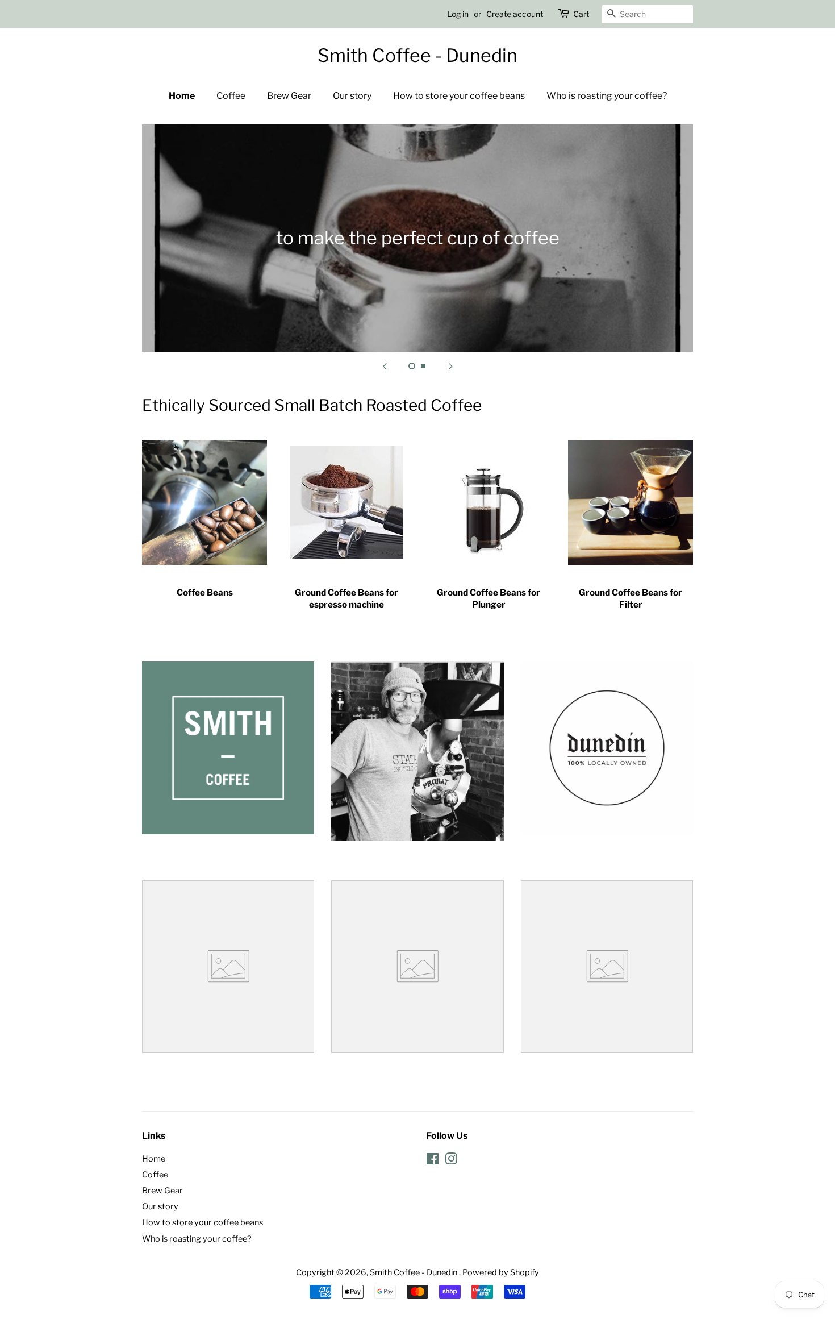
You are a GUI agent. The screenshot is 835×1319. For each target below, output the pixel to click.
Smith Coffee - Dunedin (417, 55)
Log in (458, 14)
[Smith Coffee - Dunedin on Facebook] (432, 1161)
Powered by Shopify (500, 1272)
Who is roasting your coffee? (606, 95)
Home (182, 95)
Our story (352, 95)
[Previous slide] (384, 365)
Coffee (230, 95)
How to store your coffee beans (459, 95)
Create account (514, 14)
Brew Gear (289, 95)
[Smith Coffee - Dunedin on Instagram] (451, 1161)
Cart (581, 14)
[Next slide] (450, 365)
